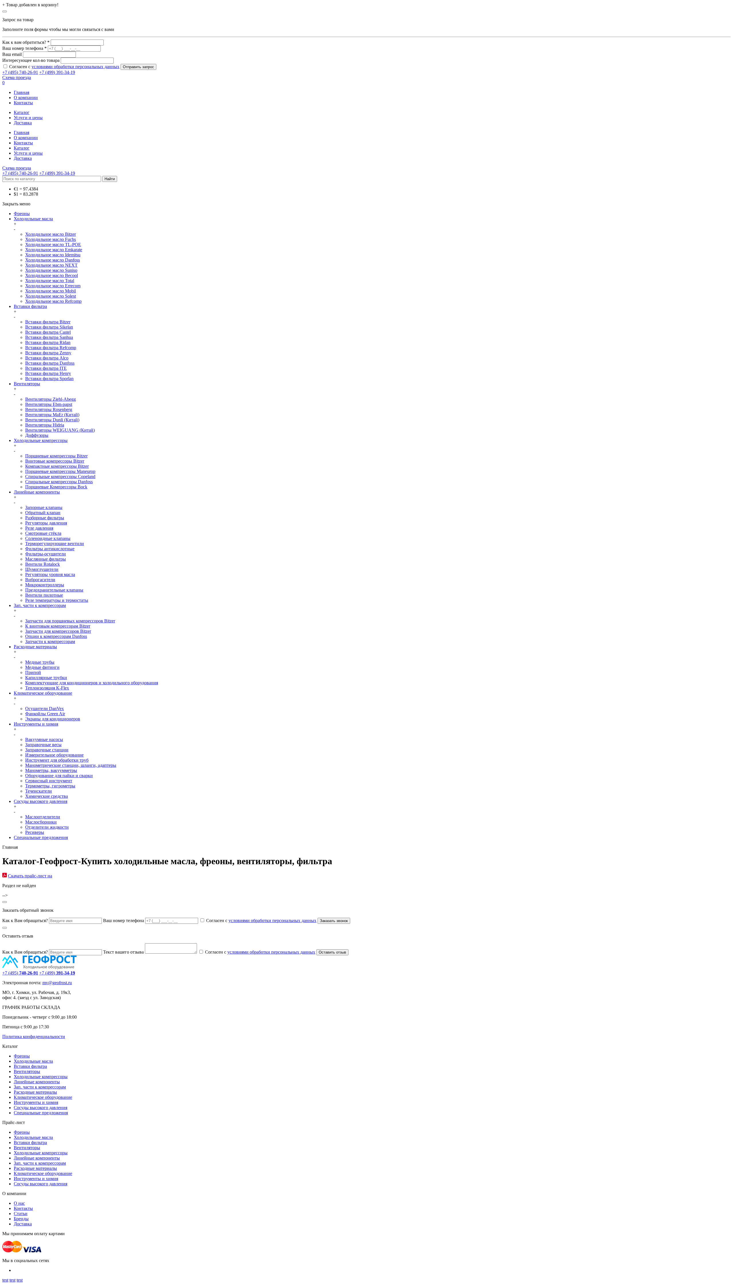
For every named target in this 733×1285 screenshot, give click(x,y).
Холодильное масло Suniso (51, 270)
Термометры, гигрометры (50, 785)
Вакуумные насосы (44, 739)
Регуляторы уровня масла (50, 574)
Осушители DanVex (44, 708)
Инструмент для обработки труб (56, 760)
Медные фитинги (42, 667)
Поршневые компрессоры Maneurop (60, 471)
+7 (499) (57, 972)
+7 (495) (20, 972)
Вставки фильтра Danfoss (49, 363)
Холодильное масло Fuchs (50, 239)
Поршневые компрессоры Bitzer (56, 455)
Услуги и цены (28, 117)
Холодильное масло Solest (50, 296)
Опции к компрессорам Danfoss (56, 636)
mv (45, 982)
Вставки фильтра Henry (48, 373)
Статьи (20, 1213)
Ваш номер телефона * (24, 48)
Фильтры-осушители (45, 553)
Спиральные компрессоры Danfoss (59, 481)
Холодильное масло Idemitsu (52, 254)
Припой (33, 672)
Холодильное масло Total (49, 280)
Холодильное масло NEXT (51, 265)
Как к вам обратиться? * (26, 42)
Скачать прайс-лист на (30, 875)
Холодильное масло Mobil (50, 290)
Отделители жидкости (47, 827)
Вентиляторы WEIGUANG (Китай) (60, 430)
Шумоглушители (41, 569)
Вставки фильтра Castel (48, 332)
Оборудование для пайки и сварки (59, 775)
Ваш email (12, 54)
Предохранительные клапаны (54, 590)
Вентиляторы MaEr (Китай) (52, 414)
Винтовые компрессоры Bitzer (54, 461)
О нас (19, 1203)
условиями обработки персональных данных (75, 66)
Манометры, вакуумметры (51, 770)
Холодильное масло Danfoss (52, 260)
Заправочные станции (46, 749)
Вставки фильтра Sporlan (49, 378)
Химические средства (46, 796)
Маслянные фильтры (45, 559)
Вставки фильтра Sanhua (49, 337)
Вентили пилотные (44, 595)
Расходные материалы (35, 646)
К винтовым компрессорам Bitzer (57, 626)
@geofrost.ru (60, 982)
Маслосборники (41, 822)
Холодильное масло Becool (51, 275)
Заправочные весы (43, 744)
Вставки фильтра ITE (46, 368)
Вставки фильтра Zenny (48, 352)
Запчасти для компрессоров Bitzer (58, 631)
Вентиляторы (27, 383)
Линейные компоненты (37, 492)
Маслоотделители (42, 816)
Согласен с (64, 66)
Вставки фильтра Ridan (47, 342)
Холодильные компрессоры (41, 440)
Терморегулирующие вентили (54, 543)
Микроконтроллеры (44, 584)
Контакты (23, 102)
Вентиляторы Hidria (44, 425)
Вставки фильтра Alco (46, 357)
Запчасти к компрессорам (50, 641)
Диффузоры (36, 435)
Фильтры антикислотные (49, 548)
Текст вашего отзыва (123, 952)
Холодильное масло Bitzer (50, 234)
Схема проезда (16, 77)
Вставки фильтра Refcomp (50, 347)
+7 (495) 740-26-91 (20, 72)
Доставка (23, 122)
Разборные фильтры (44, 517)
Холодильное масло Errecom (52, 285)
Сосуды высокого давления (40, 801)
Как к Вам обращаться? (25, 920)
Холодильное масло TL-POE (53, 244)
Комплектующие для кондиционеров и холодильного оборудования (91, 682)
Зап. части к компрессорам (40, 605)
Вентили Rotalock (42, 564)
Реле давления (39, 528)
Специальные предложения (41, 837)
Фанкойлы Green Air (45, 713)
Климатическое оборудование (43, 693)
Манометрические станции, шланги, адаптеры (70, 765)
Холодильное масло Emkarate (53, 249)
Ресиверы (34, 832)
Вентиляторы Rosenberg (48, 409)
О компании (26, 97)
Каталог (21, 112)
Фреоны (22, 213)
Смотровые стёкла (43, 533)
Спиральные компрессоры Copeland (60, 476)
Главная (21, 92)
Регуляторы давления (46, 522)
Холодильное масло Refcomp (53, 301)
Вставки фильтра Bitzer (47, 321)
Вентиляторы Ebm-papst (48, 404)
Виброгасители (40, 579)
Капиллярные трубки (46, 677)
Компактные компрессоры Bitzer (57, 466)
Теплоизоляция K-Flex (47, 687)
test (5, 1280)
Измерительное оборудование (54, 754)
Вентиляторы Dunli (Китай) (52, 419)
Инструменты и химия (36, 724)
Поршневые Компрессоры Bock (56, 486)
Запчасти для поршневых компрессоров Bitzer (70, 620)
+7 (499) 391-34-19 (57, 72)
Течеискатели (38, 791)
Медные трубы (39, 662)
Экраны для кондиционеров (52, 718)
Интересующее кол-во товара (31, 60)
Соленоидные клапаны (47, 538)
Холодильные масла (33, 218)
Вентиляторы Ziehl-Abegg (50, 399)
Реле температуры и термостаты (56, 600)
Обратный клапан (42, 512)
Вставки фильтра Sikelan (49, 327)
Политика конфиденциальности (33, 1036)
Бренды (21, 1218)
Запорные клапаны (43, 507)
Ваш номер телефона (123, 920)
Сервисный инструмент (48, 780)
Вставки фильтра (30, 306)
